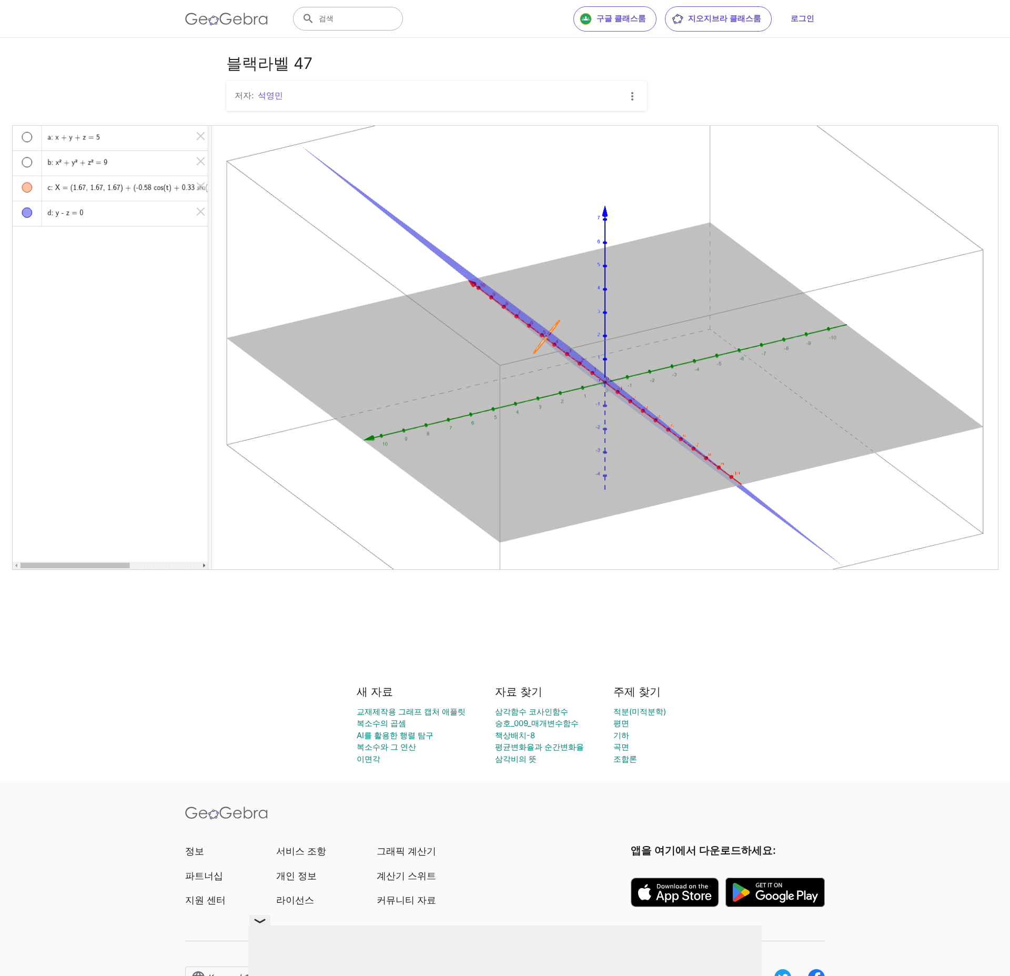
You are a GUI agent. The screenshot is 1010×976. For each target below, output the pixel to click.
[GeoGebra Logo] (226, 19)
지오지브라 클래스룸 (724, 18)
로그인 (802, 18)
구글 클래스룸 (621, 18)
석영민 (270, 95)
